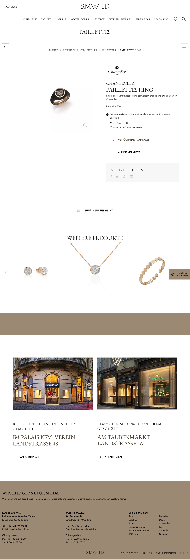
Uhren (61, 19)
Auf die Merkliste (129, 152)
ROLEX (46, 19)
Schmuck (29, 19)
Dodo (162, 520)
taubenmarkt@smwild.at (84, 529)
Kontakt (10, 6)
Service (99, 19)
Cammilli (163, 530)
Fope (161, 527)
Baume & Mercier (137, 527)
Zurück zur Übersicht (99, 210)
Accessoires (79, 19)
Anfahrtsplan (29, 457)
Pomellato (164, 516)
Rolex (131, 516)
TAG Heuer (134, 534)
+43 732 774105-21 (80, 525)
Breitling (133, 520)
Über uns (143, 19)
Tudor (131, 523)
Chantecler (164, 523)
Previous (6, 273)
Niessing (163, 534)
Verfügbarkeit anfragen (134, 140)
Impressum (147, 552)
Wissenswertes (120, 19)
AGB (158, 552)
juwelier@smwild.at (19, 529)
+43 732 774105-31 (17, 525)
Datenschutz (170, 552)
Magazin (161, 19)
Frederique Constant (139, 530)
